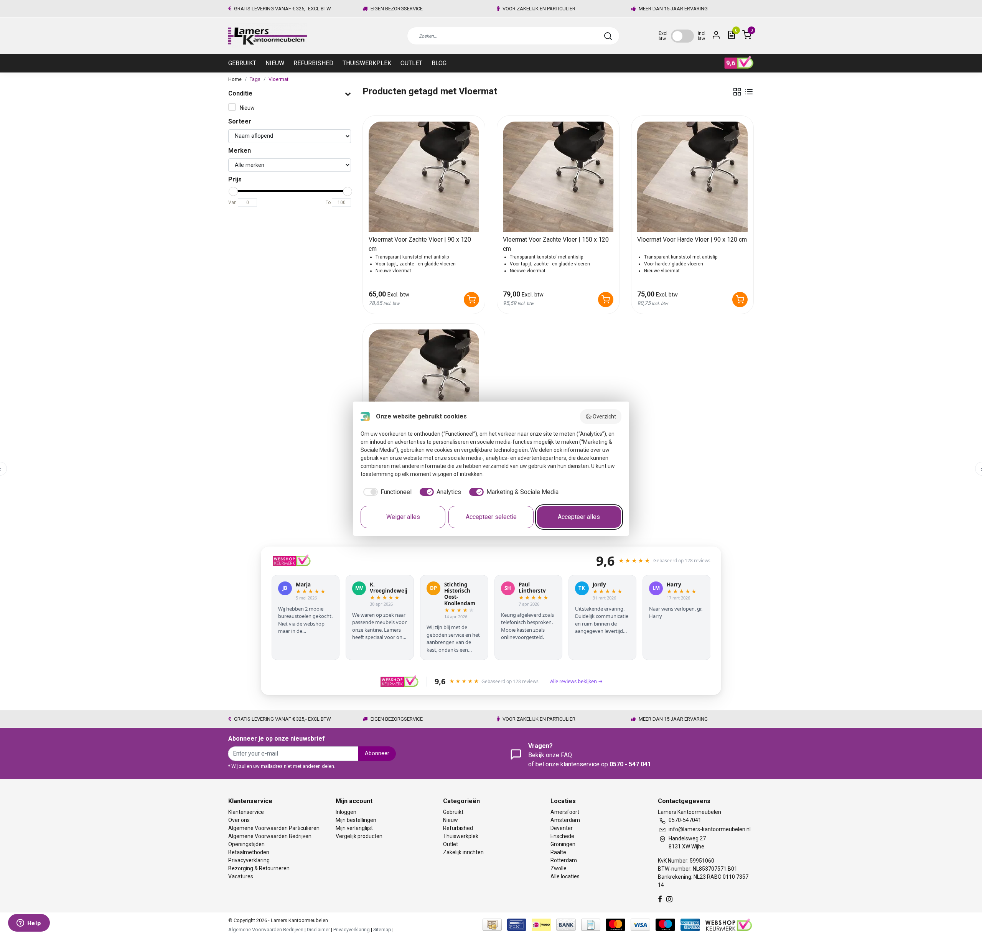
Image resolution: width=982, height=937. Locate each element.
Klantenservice (246, 812)
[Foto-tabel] (737, 92)
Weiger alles (403, 516)
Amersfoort (564, 812)
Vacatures (240, 876)
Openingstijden (246, 844)
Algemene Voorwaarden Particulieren (274, 828)
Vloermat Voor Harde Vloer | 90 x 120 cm (692, 239)
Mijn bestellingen (356, 820)
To (328, 202)
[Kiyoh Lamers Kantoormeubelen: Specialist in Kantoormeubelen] (739, 62)
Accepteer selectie (491, 516)
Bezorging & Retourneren (259, 868)
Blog (439, 63)
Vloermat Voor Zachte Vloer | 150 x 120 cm (556, 244)
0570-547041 (685, 820)
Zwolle (558, 868)
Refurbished (313, 63)
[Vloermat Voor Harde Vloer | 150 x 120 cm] (424, 384)
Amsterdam (565, 820)
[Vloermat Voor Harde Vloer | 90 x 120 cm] (692, 177)
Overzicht (604, 416)
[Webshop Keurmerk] (729, 924)
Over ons (239, 820)
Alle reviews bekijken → (576, 681)
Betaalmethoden (248, 852)
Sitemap (382, 929)
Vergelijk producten (359, 836)
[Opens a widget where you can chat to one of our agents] (29, 923)
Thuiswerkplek (367, 63)
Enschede (562, 836)
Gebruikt (242, 63)
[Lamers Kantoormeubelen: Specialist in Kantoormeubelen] (267, 35)
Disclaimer (318, 929)
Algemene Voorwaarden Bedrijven (269, 836)
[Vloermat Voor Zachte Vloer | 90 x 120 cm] (424, 177)
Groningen (562, 844)
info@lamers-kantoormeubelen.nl (710, 829)
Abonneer (377, 753)
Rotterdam (563, 860)
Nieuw (274, 63)
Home (235, 79)
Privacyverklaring (249, 860)
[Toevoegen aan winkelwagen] (471, 299)
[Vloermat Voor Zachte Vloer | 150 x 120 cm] (558, 177)
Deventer (561, 828)
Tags (255, 79)
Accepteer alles (579, 516)
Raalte (558, 852)
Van (232, 202)
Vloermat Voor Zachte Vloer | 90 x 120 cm (420, 244)
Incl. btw (702, 36)
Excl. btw (664, 36)
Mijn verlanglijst (354, 828)
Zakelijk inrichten (463, 852)
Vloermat (278, 79)
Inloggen (346, 812)
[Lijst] (749, 92)
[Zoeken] (608, 36)
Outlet (411, 63)
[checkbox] (386, 492)
